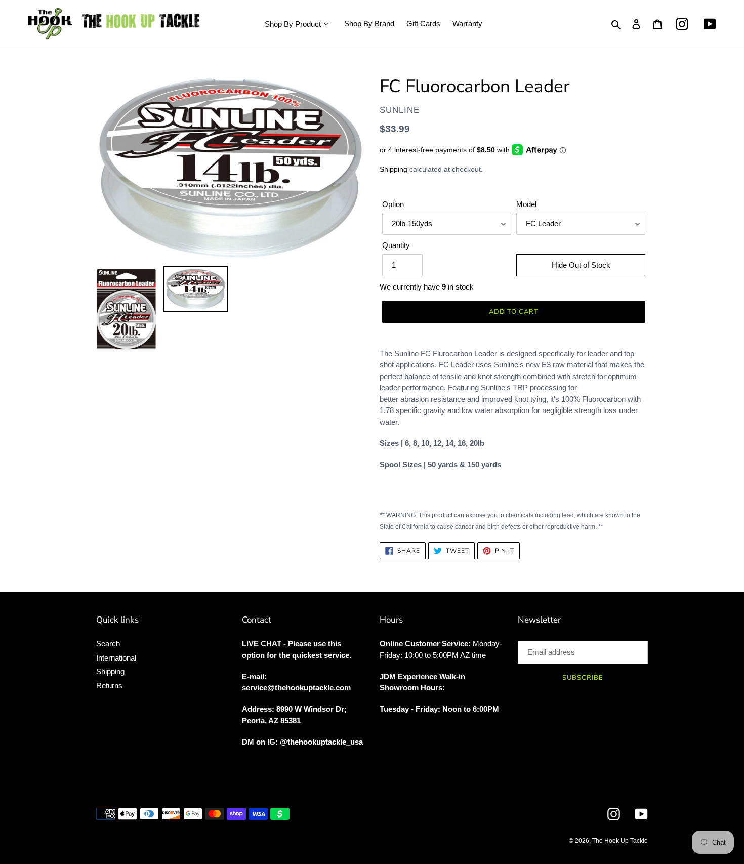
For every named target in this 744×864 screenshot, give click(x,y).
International (116, 657)
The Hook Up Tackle (620, 840)
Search (108, 643)
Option (393, 204)
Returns (109, 685)
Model (526, 204)
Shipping (393, 169)
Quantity (396, 245)
